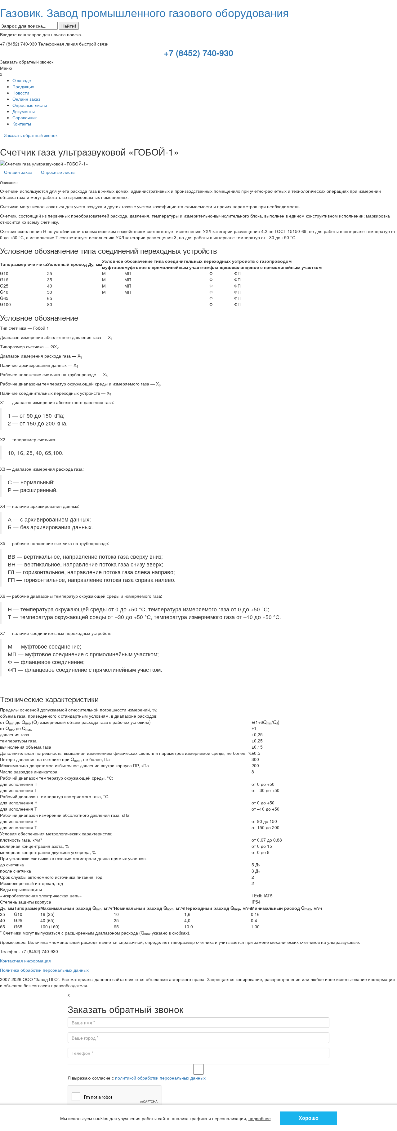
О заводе (21, 80)
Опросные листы (29, 105)
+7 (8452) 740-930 (198, 53)
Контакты (21, 124)
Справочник (24, 117)
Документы (23, 111)
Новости (20, 93)
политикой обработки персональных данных (160, 1078)
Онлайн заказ (26, 99)
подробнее (259, 1118)
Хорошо (309, 1117)
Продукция (23, 86)
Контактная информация (25, 960)
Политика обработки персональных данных (44, 970)
